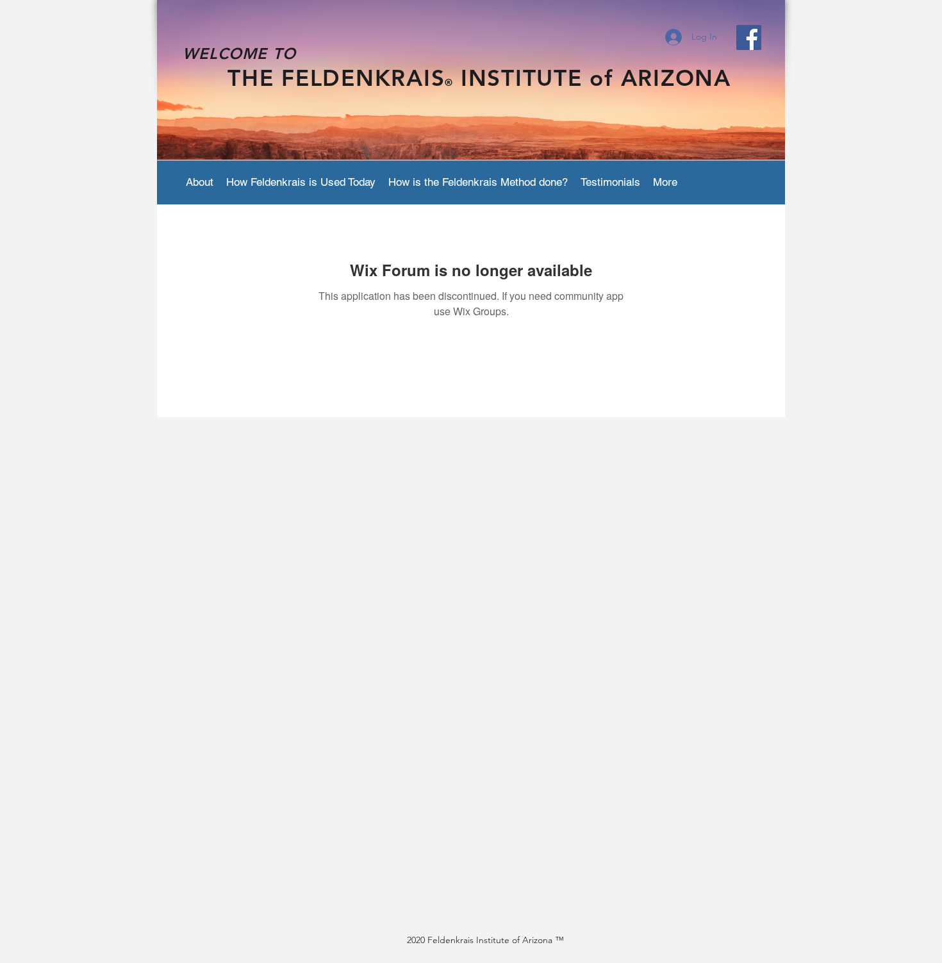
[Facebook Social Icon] (748, 37)
